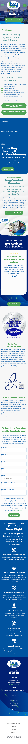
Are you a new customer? (8, 482)
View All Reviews (14, 304)
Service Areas (14, 703)
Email (2, 468)
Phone (3, 461)
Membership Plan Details (14, 213)
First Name (4, 447)
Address (3, 475)
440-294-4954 (14, 673)
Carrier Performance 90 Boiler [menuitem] (9, 131)
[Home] (13, 5)
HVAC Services (14, 700)
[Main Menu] (2, 5)
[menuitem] (14, 726)
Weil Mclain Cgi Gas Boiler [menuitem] (8, 135)
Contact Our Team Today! (14, 20)
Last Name (4, 454)
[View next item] (16, 298)
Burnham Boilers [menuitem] (6, 128)
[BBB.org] (10, 713)
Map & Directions (14, 684)
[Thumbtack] (18, 713)
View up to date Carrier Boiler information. (14, 105)
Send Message (14, 515)
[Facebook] (14, 713)
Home (14, 698)
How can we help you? (7, 489)
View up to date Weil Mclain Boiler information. (14, 112)
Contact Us (14, 705)
